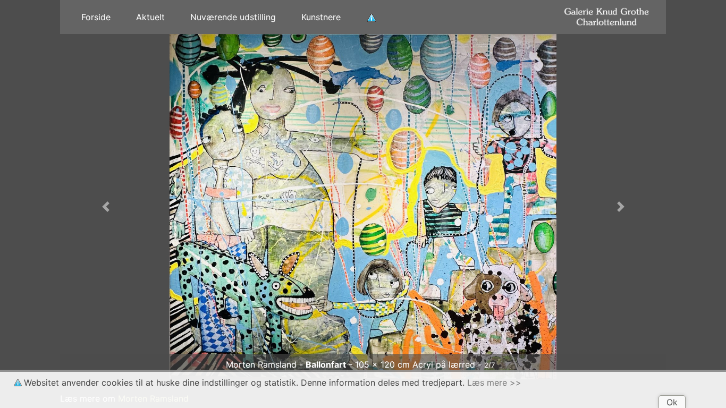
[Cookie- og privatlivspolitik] (371, 17)
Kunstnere (321, 17)
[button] (105, 206)
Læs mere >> (494, 382)
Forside (96, 17)
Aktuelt (150, 17)
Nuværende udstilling (233, 17)
